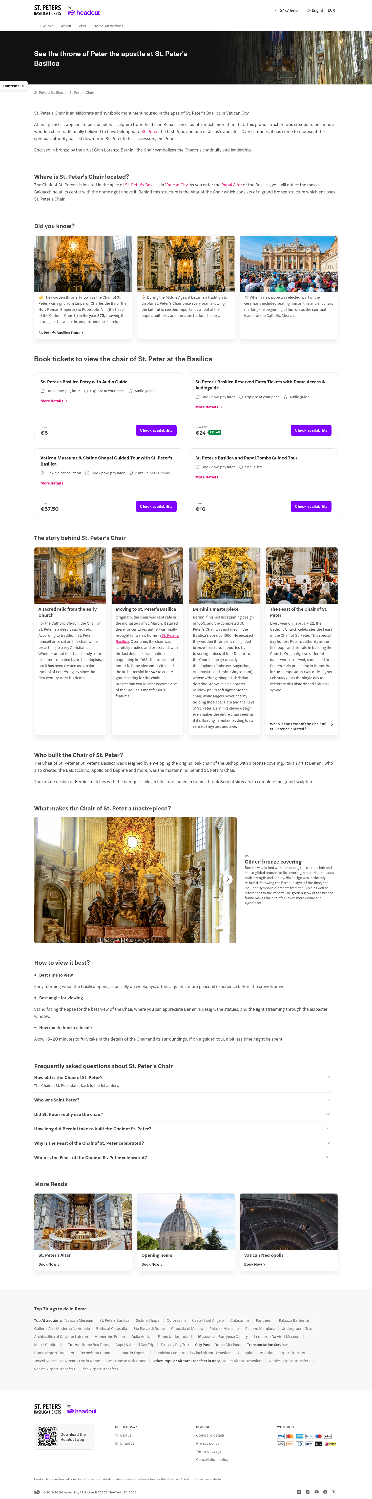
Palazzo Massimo (224, 1328)
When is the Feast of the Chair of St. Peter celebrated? (297, 726)
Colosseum (176, 1320)
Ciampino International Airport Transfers (272, 1352)
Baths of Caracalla (111, 1328)
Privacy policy (207, 1443)
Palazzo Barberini (294, 1320)
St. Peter (149, 131)
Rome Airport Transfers (54, 1352)
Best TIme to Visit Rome (126, 1360)
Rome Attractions (108, 25)
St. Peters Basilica (114, 1320)
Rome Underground (175, 1336)
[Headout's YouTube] (317, 1492)
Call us (125, 1435)
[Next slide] (228, 879)
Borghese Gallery (233, 1336)
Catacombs (240, 1320)
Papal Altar (231, 185)
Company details (210, 1435)
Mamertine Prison (109, 1336)
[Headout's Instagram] (308, 1492)
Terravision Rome (95, 1352)
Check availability (156, 430)
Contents (11, 85)
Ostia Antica (141, 1336)
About (66, 25)
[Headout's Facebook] (325, 1492)
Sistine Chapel (148, 1320)
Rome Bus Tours (95, 1344)
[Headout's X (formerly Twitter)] (334, 1492)
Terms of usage (208, 1451)
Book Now (47, 1264)
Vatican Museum (79, 1320)
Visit (82, 25)
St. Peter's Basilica (48, 92)
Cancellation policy (212, 1459)
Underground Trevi (298, 1328)
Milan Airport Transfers (242, 1360)
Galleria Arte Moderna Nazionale (62, 1328)
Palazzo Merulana (260, 1328)
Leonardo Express (131, 1352)
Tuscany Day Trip (175, 1344)
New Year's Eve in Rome (80, 1360)
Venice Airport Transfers (54, 1368)
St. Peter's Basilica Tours (59, 332)
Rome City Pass (228, 1344)
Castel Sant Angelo (208, 1320)
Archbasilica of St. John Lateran (61, 1336)
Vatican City (176, 185)
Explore (46, 25)
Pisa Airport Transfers (99, 1368)
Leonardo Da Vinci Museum (277, 1336)
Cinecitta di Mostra (187, 1328)
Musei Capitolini (48, 1344)
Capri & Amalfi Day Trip (134, 1344)
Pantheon (264, 1320)
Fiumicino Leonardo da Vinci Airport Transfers (193, 1352)
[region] (135, 880)
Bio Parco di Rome (149, 1328)
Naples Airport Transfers (289, 1360)
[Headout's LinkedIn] (299, 1492)
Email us (127, 1443)
